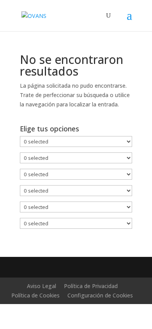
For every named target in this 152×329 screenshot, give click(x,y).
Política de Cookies (35, 295)
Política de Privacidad (91, 286)
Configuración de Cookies (100, 295)
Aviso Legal (41, 286)
